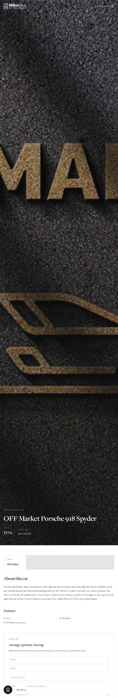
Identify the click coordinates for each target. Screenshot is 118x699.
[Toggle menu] (112, 6)
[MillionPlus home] (15, 6)
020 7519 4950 (102, 6)
